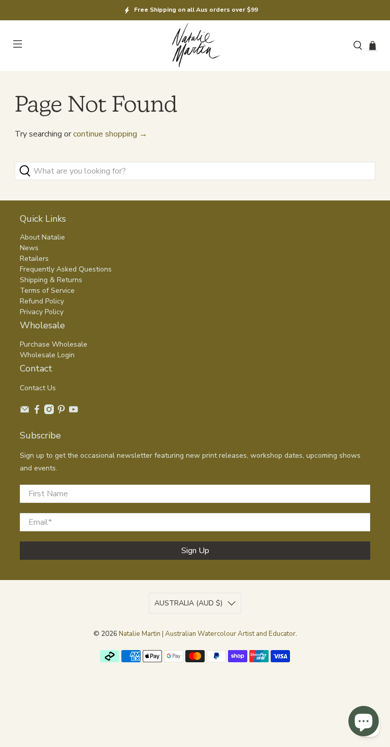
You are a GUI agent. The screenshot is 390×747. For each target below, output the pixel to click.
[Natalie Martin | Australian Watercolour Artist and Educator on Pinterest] (61, 412)
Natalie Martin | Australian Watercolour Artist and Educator (207, 633)
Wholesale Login (47, 355)
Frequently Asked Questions (66, 269)
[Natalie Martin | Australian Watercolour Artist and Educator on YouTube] (73, 412)
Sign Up (195, 550)
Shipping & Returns (51, 280)
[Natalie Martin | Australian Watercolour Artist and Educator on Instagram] (49, 412)
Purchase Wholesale (53, 344)
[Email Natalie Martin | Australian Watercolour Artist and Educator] (24, 412)
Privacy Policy (41, 312)
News (29, 248)
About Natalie (42, 237)
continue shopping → (110, 134)
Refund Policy (42, 301)
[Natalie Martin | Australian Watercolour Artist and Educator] (195, 46)
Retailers (34, 258)
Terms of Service (47, 290)
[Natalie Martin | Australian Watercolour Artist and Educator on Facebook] (37, 412)
